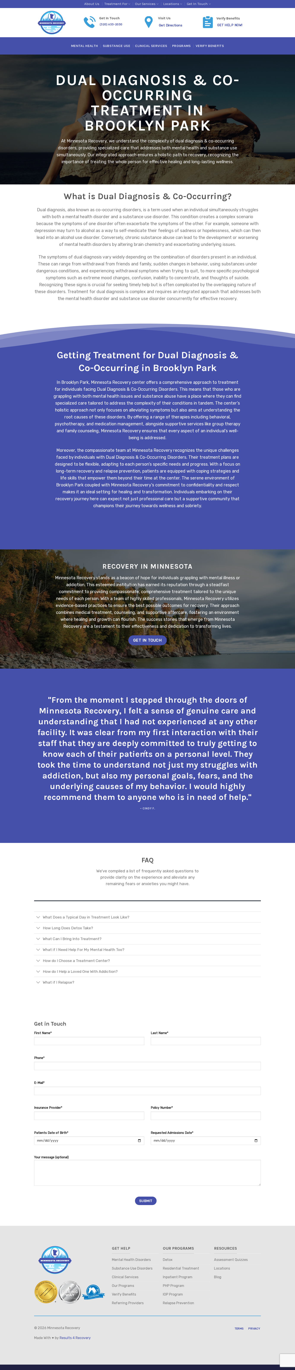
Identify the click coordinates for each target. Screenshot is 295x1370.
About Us (91, 4)
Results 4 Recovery (75, 1338)
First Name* (43, 1033)
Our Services (145, 4)
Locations (171, 4)
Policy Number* (162, 1108)
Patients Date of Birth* (51, 1133)
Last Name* (159, 1033)
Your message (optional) (51, 1157)
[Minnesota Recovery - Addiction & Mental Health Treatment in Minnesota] (55, 22)
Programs (181, 46)
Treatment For (115, 4)
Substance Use (116, 46)
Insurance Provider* (48, 1108)
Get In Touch (197, 4)
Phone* (39, 1058)
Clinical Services (151, 46)
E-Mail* (39, 1083)
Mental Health (84, 46)
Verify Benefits (210, 46)
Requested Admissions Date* (172, 1133)
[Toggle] (38, 917)
